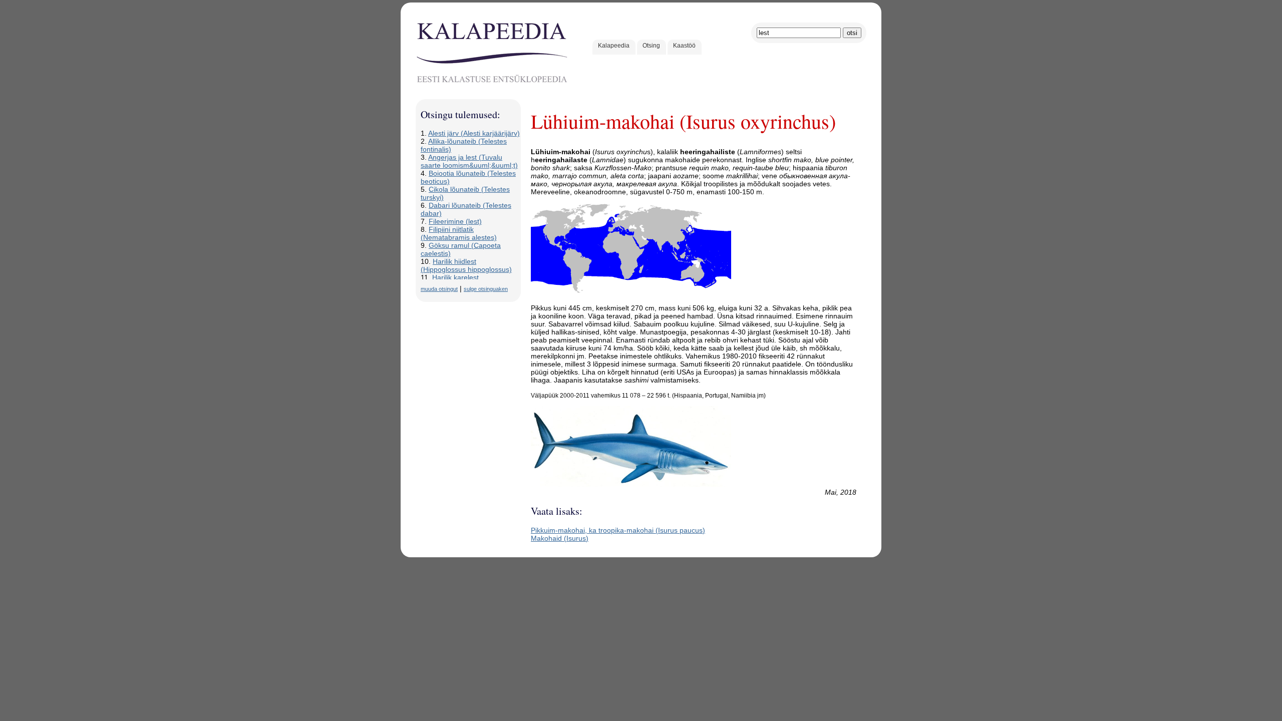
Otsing (651, 45)
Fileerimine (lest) (455, 221)
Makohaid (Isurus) (559, 538)
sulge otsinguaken (486, 289)
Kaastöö (684, 45)
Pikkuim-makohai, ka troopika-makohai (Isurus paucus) (618, 530)
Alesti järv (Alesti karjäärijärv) (474, 133)
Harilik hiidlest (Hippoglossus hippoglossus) (466, 265)
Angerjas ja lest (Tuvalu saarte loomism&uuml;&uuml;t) (469, 161)
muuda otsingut (439, 289)
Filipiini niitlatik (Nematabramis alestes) (459, 233)
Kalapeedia (613, 45)
